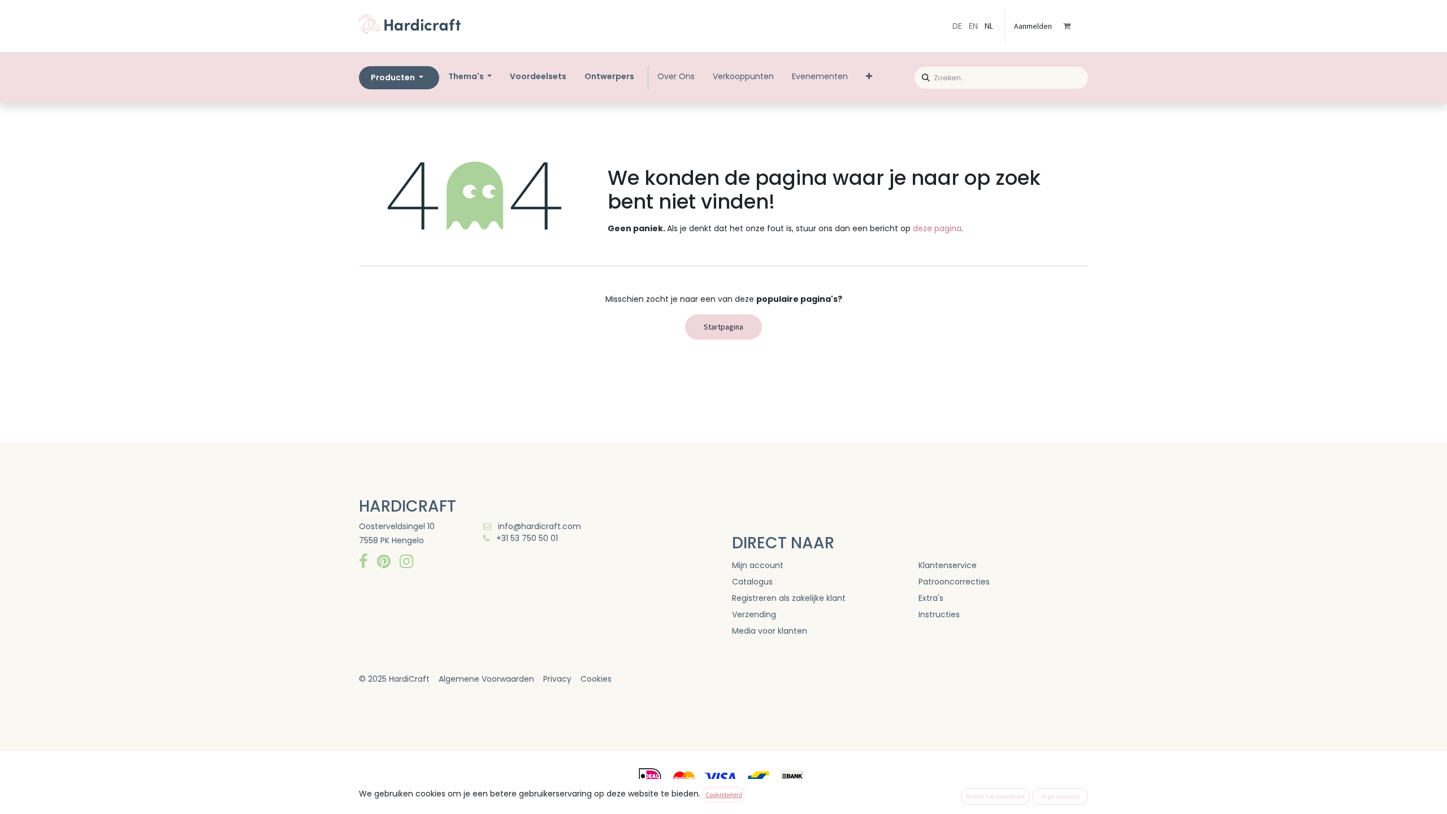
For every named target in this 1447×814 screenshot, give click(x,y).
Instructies (939, 614)
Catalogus (752, 581)
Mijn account (757, 565)
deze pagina (937, 228)
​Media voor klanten (769, 631)
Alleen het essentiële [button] (995, 796)
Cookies (596, 679)
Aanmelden (1033, 26)
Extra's (931, 598)
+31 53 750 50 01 (526, 538)
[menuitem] (538, 76)
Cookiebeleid (723, 794)
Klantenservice (948, 565)
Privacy (557, 679)
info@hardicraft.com (538, 526)
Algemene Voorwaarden (486, 679)
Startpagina (723, 327)
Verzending (754, 614)
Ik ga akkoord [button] (1060, 796)
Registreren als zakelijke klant (789, 598)
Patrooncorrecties (954, 581)
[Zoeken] (922, 76)
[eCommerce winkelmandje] (1074, 26)
